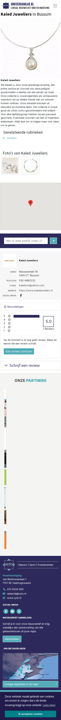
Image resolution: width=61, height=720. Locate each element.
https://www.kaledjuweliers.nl (36, 290)
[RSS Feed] (19, 611)
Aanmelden (12, 639)
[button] (30, 203)
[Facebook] (6, 611)
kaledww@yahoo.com (31, 285)
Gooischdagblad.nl (22, 4)
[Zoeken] (53, 241)
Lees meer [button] (49, 705)
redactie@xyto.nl (16, 593)
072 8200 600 (15, 589)
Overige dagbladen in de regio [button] (21, 684)
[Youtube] (12, 611)
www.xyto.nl (14, 597)
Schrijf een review (24, 365)
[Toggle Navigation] (55, 5)
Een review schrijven (19, 351)
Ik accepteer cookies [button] (31, 714)
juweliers (12, 138)
